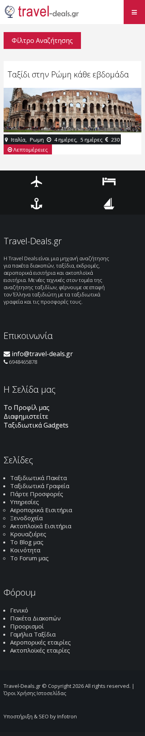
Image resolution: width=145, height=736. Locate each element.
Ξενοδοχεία (26, 518)
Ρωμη (37, 139)
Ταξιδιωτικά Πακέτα (38, 478)
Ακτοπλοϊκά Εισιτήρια (40, 526)
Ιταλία (18, 139)
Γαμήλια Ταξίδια (33, 634)
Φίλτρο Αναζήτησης (42, 40)
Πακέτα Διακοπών (35, 618)
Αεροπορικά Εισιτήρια (41, 510)
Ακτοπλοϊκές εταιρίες (40, 650)
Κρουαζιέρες (28, 534)
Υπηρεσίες (24, 502)
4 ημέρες (65, 139)
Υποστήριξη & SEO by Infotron (40, 716)
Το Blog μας (27, 542)
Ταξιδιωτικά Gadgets (36, 425)
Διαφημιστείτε (26, 416)
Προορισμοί (27, 626)
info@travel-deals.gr (41, 353)
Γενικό (19, 610)
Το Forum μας (29, 558)
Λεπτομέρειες (30, 149)
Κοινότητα (25, 550)
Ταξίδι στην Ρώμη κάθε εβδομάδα (68, 74)
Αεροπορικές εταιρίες (40, 642)
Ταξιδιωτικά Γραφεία (39, 486)
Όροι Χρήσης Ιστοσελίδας (35, 693)
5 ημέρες (91, 139)
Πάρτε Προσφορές (36, 494)
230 (115, 139)
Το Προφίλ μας (27, 407)
